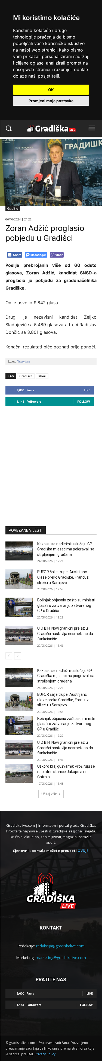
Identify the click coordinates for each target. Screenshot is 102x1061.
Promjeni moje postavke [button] (51, 100)
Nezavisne (23, 361)
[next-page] (17, 655)
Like (87, 390)
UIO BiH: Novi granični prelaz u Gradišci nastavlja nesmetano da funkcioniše (65, 633)
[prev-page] (8, 655)
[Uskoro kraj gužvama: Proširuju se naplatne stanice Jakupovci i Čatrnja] (19, 773)
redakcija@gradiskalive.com (60, 945)
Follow (83, 401)
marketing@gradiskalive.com (61, 957)
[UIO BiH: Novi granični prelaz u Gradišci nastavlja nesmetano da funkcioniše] (19, 635)
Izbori (42, 376)
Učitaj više (49, 793)
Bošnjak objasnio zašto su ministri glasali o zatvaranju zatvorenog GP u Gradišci (66, 605)
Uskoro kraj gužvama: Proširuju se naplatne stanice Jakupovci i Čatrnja (66, 771)
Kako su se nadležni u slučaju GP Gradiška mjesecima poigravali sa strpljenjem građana (65, 549)
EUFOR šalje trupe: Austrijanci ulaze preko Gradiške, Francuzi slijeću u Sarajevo (63, 577)
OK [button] (51, 89)
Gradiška (12, 208)
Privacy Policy (45, 1054)
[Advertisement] (51, 463)
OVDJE (83, 850)
